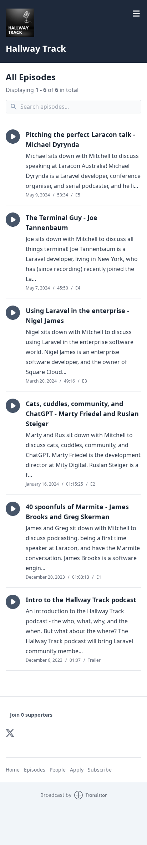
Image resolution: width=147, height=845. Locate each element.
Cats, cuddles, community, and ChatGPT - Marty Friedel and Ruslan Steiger (82, 413)
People (58, 769)
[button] (13, 136)
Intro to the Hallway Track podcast (81, 599)
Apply (76, 769)
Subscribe (100, 769)
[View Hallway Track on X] (10, 733)
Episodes (34, 769)
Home (13, 769)
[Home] (20, 23)
